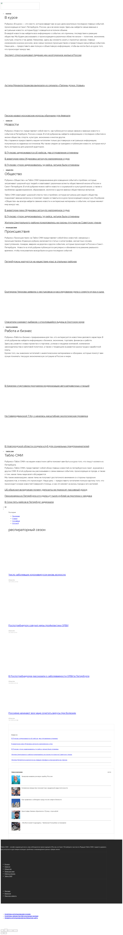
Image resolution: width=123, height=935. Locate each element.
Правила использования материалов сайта (21, 918)
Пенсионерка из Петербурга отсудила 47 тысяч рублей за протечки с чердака (48, 495)
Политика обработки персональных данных (21, 916)
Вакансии (8, 893)
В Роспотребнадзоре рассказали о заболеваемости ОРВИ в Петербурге (48, 676)
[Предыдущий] (2, 933)
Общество (9, 170)
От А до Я (15, 523)
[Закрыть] (2, 930)
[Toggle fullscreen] (10, 931)
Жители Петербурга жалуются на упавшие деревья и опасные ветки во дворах (39, 760)
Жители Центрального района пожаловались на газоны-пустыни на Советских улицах (53, 222)
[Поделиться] (6, 930)
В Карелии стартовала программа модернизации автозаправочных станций (47, 385)
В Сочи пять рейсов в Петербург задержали (29, 502)
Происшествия (11, 227)
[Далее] (5, 933)
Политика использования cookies (18, 914)
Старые (14, 518)
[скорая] (20, 286)
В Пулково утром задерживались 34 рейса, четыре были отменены (42, 164)
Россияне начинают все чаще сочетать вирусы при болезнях (42, 713)
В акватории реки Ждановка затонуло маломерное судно (37, 158)
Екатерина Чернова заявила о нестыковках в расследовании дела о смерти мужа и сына (54, 291)
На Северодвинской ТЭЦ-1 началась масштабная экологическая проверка (46, 416)
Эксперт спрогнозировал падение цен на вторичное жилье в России (43, 55)
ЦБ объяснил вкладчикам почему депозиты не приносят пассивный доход (46, 489)
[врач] (34, 569)
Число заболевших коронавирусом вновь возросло (37, 574)
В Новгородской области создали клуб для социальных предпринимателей (47, 446)
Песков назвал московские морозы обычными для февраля (37, 115)
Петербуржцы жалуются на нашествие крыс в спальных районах (41, 261)
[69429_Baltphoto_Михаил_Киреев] (20, 380)
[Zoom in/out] (15, 931)
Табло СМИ (10, 451)
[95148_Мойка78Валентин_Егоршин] (20, 316)
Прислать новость (11, 896)
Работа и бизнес (12, 327)
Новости (9, 120)
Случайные (16, 521)
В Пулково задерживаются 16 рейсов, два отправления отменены (41, 152)
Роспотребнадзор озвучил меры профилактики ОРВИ (38, 625)
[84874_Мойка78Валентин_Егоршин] (20, 110)
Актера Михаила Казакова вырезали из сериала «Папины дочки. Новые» (45, 85)
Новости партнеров (61, 772)
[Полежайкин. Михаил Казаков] (20, 80)
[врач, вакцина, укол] (34, 620)
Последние (16, 516)
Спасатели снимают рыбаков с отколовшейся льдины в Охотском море (44, 322)
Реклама (7, 891)
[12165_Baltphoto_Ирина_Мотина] (20, 411)
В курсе (8, 13)
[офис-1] (20, 441)
